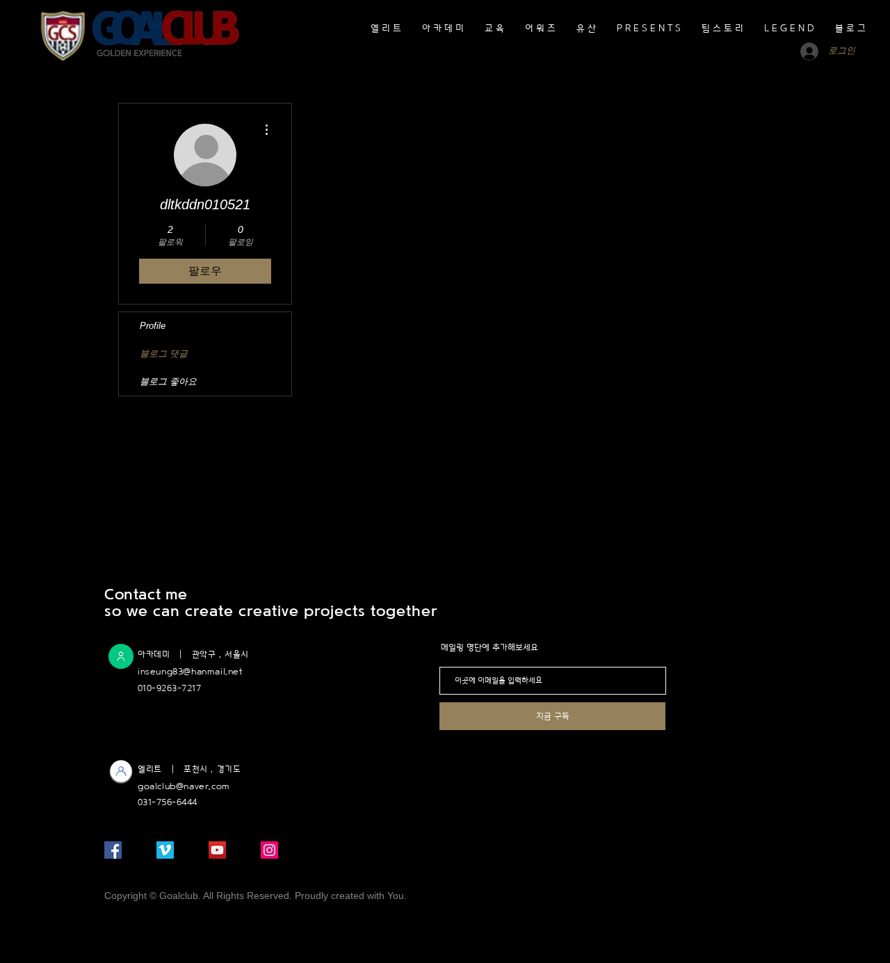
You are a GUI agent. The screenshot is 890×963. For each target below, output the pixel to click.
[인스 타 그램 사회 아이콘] (269, 850)
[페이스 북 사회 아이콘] (113, 850)
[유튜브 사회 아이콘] (217, 850)
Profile (152, 326)
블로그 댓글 (164, 353)
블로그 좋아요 (168, 381)
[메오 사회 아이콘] (165, 850)
